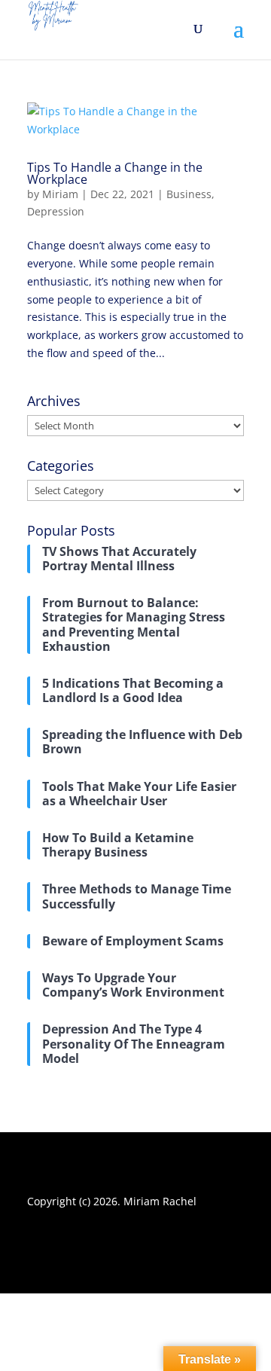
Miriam (60, 194)
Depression (55, 211)
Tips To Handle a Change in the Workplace (114, 173)
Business (189, 194)
